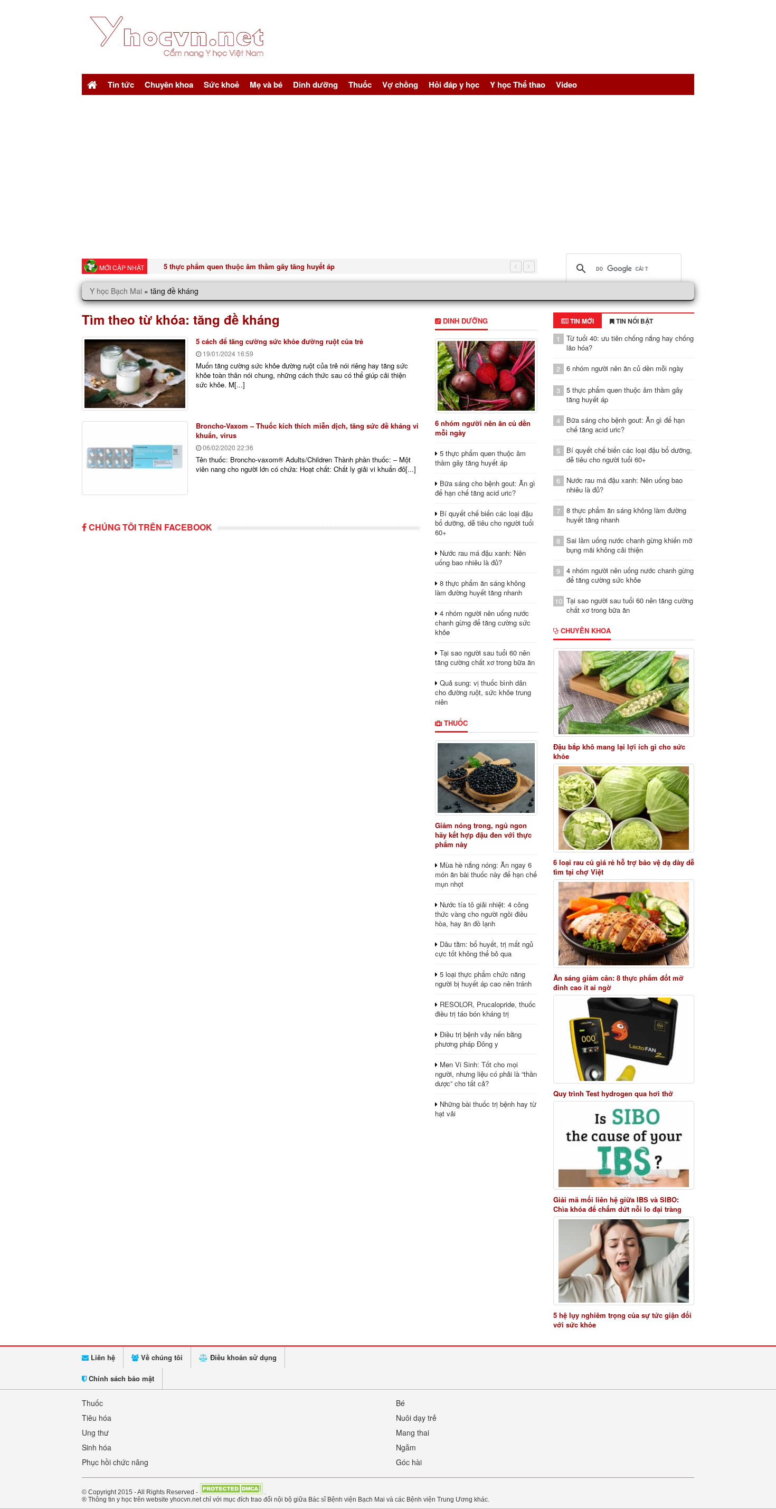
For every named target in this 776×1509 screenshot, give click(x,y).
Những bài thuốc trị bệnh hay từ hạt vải (485, 1108)
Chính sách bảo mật (120, 1378)
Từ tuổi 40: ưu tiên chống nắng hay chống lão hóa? (630, 343)
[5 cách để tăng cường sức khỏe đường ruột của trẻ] (135, 374)
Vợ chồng (400, 84)
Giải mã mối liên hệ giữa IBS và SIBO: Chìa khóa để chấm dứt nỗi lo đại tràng (617, 1204)
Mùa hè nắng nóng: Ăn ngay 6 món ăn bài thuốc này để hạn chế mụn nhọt (486, 874)
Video (566, 84)
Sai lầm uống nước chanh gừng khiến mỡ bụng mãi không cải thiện (629, 545)
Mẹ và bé (266, 84)
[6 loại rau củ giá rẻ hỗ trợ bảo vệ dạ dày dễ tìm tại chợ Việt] (624, 808)
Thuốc (360, 84)
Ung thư (95, 1432)
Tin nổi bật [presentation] (633, 321)
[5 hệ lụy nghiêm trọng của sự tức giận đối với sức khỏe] (624, 1261)
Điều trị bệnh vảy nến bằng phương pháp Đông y (478, 1039)
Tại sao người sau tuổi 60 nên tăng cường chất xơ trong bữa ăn (485, 657)
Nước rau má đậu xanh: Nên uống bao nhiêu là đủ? (480, 557)
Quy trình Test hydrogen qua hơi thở (613, 1093)
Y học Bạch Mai (116, 291)
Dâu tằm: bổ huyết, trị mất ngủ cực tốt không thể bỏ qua (484, 948)
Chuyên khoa (169, 84)
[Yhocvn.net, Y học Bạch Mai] (179, 66)
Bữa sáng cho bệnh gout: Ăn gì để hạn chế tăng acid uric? (485, 488)
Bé (400, 1403)
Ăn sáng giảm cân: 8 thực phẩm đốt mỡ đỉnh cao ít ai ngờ (618, 982)
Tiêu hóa (96, 1417)
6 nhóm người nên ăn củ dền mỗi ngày (483, 428)
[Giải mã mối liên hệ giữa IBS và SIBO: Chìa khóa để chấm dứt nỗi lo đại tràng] (624, 1145)
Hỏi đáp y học (454, 84)
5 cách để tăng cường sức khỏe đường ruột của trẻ (279, 341)
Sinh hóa (96, 1447)
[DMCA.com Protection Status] (231, 1491)
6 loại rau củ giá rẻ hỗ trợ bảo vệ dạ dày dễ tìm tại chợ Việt (623, 867)
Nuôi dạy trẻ (416, 1417)
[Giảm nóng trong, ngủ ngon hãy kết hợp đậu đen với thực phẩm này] (486, 778)
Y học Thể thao (517, 84)
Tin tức (121, 84)
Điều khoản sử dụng (242, 1357)
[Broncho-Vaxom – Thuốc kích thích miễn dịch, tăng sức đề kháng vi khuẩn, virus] (135, 458)
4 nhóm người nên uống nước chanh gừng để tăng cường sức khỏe (483, 622)
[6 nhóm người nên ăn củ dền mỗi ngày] (486, 375)
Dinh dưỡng (315, 84)
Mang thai (412, 1432)
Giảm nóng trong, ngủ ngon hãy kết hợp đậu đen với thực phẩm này (483, 834)
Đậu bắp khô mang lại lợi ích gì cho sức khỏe (619, 751)
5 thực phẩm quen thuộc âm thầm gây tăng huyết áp (249, 266)
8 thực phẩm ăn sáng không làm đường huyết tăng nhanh (480, 587)
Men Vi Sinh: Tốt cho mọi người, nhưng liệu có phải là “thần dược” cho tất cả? (486, 1073)
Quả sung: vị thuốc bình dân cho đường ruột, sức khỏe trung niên (483, 692)
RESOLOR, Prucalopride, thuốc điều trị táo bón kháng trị (485, 1009)
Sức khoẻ (221, 84)
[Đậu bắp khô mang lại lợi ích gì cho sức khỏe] (624, 692)
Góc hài (409, 1462)
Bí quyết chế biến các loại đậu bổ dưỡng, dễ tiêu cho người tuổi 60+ (484, 522)
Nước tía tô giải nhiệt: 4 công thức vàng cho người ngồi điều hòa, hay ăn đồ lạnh (481, 913)
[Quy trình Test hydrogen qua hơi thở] (624, 1039)
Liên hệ (102, 1357)
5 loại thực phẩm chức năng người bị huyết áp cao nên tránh (483, 979)
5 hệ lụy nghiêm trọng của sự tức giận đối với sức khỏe (622, 1320)
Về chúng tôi (161, 1357)
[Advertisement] (388, 174)
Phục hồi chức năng (115, 1462)
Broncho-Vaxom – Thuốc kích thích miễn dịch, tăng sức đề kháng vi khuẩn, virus (307, 430)
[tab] (577, 321)
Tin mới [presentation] (581, 321)
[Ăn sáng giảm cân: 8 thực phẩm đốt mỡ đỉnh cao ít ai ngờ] (624, 923)
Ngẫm (406, 1447)
